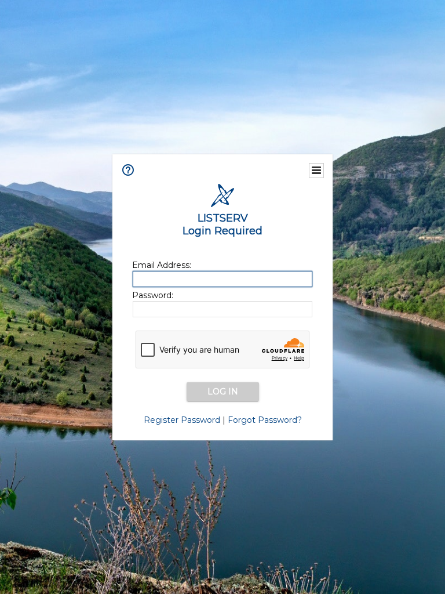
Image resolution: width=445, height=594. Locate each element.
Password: (152, 295)
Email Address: (161, 265)
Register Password (182, 420)
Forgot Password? (265, 420)
